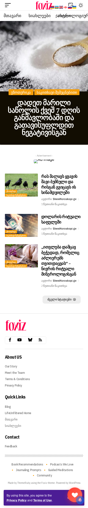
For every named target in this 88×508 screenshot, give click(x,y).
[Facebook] (10, 340)
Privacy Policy (17, 500)
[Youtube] (19, 340)
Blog (8, 407)
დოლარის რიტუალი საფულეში (61, 219)
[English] (61, 7)
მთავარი (11, 419)
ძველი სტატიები (59, 299)
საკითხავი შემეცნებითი (57, 92)
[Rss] (40, 340)
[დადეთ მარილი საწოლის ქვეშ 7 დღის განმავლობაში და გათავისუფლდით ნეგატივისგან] (44, 56)
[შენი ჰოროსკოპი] (44, 5)
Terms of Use (42, 500)
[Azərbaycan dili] (57, 7)
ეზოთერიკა (21, 92)
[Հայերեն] (52, 7)
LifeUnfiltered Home (18, 413)
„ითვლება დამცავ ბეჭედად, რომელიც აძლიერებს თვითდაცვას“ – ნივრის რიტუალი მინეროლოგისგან (60, 260)
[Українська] (74, 7)
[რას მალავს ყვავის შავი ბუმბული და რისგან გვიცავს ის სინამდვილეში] (21, 185)
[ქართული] (66, 7)
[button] (9, 5)
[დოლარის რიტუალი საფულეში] (21, 225)
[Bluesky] (30, 340)
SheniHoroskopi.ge (65, 199)
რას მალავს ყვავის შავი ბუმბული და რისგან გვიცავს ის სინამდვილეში (59, 184)
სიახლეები (13, 426)
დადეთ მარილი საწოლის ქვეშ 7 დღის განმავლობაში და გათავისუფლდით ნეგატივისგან (44, 117)
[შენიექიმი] (74, 494)
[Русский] (70, 7)
